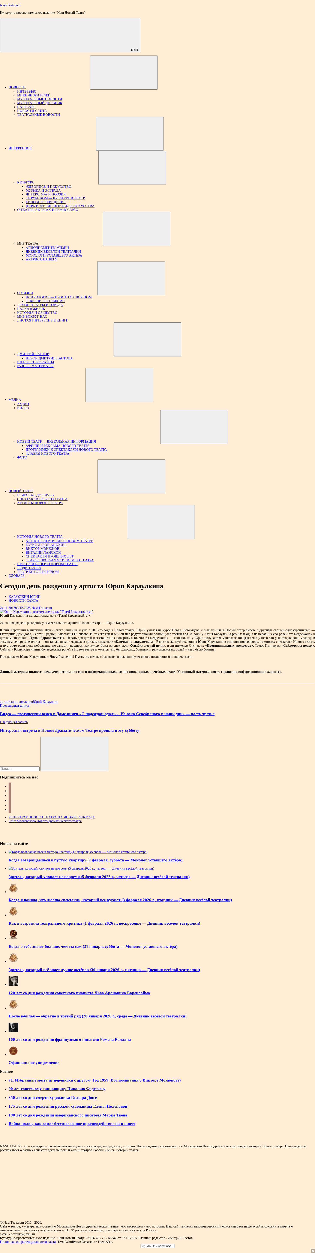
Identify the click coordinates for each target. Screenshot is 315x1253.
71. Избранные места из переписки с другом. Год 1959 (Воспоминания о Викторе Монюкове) (95, 1080)
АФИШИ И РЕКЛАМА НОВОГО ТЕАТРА (58, 446)
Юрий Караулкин (45, 701)
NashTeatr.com (10, 5)
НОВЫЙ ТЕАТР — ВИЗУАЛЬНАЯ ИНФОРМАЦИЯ (56, 441)
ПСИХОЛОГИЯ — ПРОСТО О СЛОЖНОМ (59, 297)
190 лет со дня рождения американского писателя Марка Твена (68, 1115)
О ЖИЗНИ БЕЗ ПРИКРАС (45, 301)
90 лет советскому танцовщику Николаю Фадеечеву (57, 1088)
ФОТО (22, 457)
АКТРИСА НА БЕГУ (41, 259)
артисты (6, 701)
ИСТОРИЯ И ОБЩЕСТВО (37, 312)
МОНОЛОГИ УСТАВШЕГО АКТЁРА (54, 255)
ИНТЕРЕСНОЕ (20, 148)
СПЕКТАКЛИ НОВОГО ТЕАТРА (42, 499)
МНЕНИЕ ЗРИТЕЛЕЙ (34, 95)
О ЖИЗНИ (25, 293)
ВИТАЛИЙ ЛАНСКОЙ (43, 552)
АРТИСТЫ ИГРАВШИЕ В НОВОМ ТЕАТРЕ (59, 541)
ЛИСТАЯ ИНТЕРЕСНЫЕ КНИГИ (43, 320)
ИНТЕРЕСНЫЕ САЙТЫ (35, 362)
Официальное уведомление (34, 1062)
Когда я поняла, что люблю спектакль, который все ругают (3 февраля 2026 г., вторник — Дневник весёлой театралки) (120, 900)
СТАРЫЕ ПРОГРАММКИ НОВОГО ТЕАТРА (60, 560)
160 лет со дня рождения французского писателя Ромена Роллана (70, 1039)
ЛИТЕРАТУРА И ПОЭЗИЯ (46, 194)
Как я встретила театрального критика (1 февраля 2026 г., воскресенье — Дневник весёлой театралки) (104, 923)
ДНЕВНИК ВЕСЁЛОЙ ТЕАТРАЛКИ (53, 251)
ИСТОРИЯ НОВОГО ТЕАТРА (40, 536)
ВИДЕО (23, 408)
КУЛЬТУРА (25, 182)
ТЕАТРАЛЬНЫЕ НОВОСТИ (38, 114)
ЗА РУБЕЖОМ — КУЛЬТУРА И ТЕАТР (55, 198)
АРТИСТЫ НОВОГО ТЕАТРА (40, 503)
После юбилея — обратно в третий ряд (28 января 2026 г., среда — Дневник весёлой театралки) (97, 1016)
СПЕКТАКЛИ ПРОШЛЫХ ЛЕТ (50, 556)
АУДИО (23, 404)
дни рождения (22, 701)
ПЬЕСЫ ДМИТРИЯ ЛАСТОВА (49, 358)
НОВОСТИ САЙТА (32, 111)
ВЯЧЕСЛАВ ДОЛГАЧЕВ (35, 495)
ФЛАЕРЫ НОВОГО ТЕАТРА (47, 453)
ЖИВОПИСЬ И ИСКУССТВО (48, 186)
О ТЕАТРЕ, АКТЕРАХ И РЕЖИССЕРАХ (47, 210)
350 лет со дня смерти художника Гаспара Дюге (53, 1097)
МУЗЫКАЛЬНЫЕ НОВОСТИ (39, 99)
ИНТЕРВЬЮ (26, 91)
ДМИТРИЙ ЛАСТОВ (33, 354)
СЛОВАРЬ (16, 575)
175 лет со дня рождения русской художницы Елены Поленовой (68, 1106)
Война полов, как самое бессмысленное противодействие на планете (72, 1123)
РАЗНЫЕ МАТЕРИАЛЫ (35, 366)
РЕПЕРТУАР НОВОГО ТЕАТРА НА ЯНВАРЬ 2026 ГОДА (52, 817)
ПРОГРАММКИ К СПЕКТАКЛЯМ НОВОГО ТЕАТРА (66, 449)
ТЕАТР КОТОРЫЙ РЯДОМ (38, 572)
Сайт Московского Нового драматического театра (45, 821)
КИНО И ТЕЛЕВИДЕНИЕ (46, 202)
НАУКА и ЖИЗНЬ (31, 309)
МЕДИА (15, 399)
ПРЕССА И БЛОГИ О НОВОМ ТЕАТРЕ (47, 564)
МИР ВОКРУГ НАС (32, 316)
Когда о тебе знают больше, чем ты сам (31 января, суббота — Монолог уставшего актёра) (93, 946)
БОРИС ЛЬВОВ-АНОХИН (46, 545)
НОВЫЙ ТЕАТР (21, 491)
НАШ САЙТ (26, 107)
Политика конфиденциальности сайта (28, 1242)
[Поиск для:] (20, 768)
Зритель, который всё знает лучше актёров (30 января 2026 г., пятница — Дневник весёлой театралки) (104, 970)
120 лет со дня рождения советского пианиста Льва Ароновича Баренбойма (79, 993)
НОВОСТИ (17, 87)
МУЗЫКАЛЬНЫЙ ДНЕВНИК (39, 103)
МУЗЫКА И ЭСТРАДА (43, 190)
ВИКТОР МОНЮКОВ (42, 548)
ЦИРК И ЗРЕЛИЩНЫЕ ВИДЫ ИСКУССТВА (60, 206)
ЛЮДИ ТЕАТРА (29, 568)
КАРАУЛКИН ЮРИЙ (24, 596)
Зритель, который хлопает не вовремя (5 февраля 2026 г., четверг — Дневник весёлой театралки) (99, 876)
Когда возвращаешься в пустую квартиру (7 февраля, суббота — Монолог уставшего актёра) (95, 860)
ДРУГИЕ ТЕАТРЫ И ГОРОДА (40, 305)
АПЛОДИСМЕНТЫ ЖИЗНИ (47, 247)
